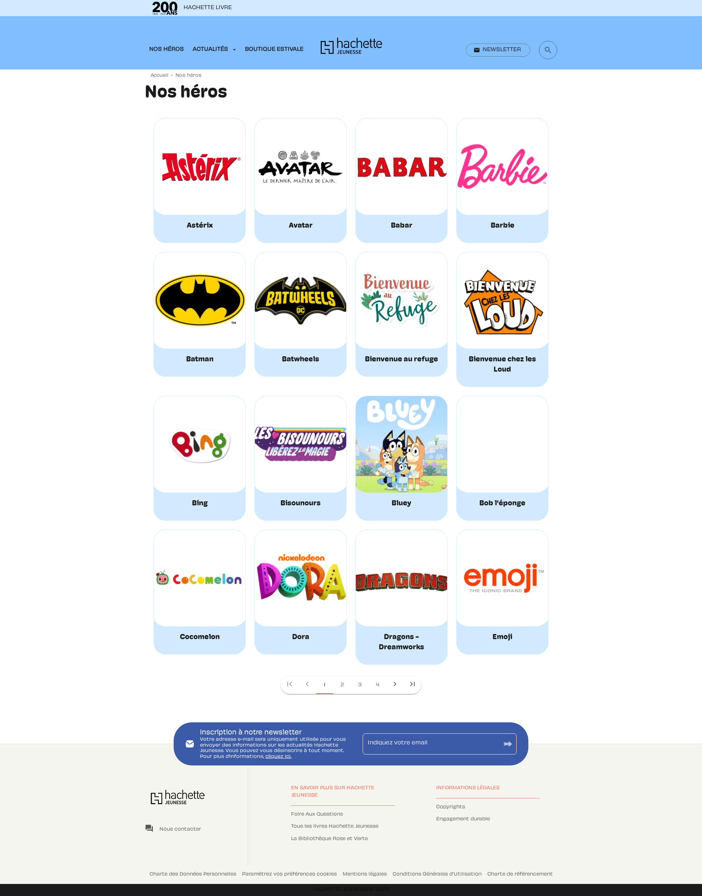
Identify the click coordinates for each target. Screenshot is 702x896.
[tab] (166, 49)
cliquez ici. (278, 757)
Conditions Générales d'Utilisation (437, 874)
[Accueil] (351, 48)
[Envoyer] (508, 744)
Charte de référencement (520, 874)
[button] (498, 50)
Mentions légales (365, 874)
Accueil (159, 75)
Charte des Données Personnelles (193, 874)
